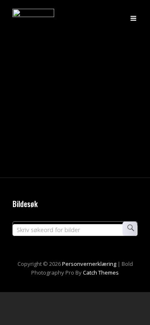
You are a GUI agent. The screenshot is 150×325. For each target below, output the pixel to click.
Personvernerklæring (89, 264)
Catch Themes (101, 272)
